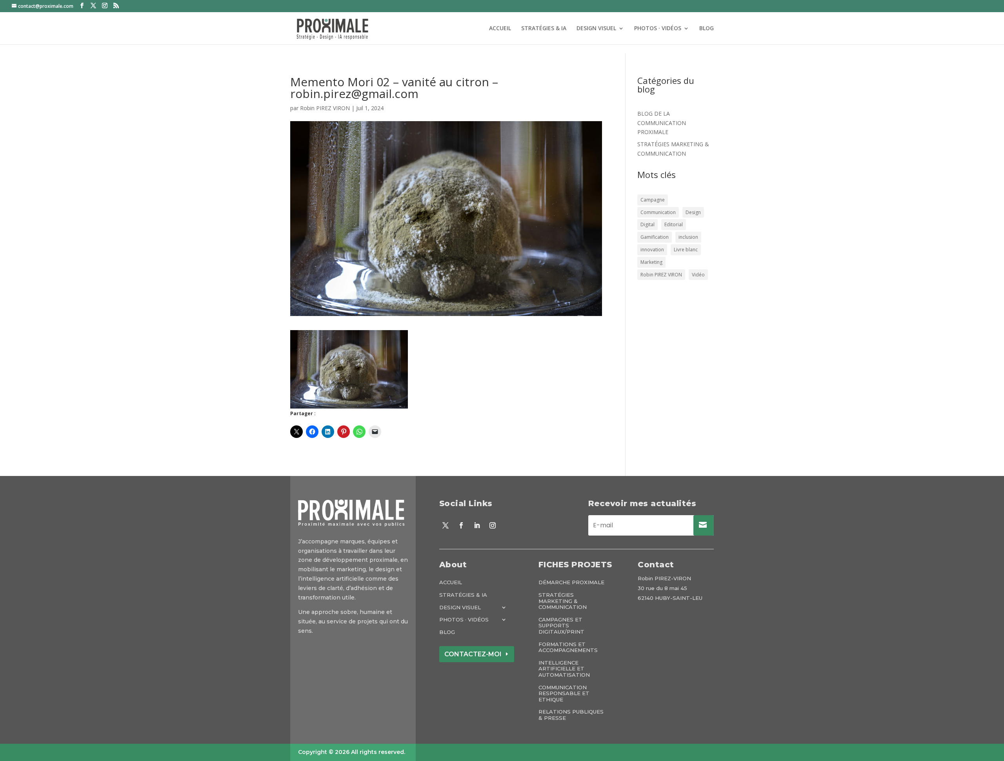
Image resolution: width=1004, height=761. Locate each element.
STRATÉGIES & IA (543, 28)
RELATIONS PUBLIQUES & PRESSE (571, 715)
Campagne (652, 199)
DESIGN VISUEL (596, 28)
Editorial (673, 224)
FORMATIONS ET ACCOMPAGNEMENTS (568, 647)
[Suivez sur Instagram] (492, 525)
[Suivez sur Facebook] (461, 525)
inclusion (688, 237)
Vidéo (698, 274)
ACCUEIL (500, 28)
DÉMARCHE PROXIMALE (571, 582)
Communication (658, 212)
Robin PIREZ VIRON (325, 108)
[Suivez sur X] (445, 525)
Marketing (651, 262)
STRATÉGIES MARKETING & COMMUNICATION (562, 601)
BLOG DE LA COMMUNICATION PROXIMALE (661, 123)
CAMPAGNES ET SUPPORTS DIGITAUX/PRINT (561, 626)
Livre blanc (686, 249)
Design (693, 212)
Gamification (654, 237)
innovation (652, 249)
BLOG (706, 28)
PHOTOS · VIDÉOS (657, 28)
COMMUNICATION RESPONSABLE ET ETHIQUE (563, 694)
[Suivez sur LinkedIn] (477, 525)
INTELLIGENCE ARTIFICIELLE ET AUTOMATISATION (564, 669)
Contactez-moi (473, 654)
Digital (647, 224)
